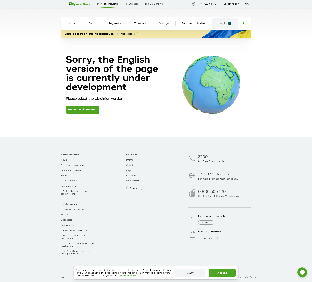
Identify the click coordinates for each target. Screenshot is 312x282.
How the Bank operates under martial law (78, 244)
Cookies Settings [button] (126, 275)
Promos (130, 160)
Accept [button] (222, 272)
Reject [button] (190, 272)
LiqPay (130, 170)
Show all (134, 188)
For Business (131, 4)
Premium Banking (153, 4)
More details (128, 34)
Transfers (140, 23)
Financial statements (73, 170)
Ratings (65, 175)
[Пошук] (245, 23)
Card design (133, 181)
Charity (130, 165)
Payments (115, 23)
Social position (69, 186)
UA (247, 4)
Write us (206, 222)
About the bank (231, 4)
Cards (92, 23)
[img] (79, 4)
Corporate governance (73, 165)
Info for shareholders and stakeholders (75, 192)
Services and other (193, 23)
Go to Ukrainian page (82, 109)
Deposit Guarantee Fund (74, 230)
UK (62, 277)
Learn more (208, 238)
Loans (72, 23)
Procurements (69, 181)
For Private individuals (108, 4)
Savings (164, 23)
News (64, 160)
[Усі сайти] (63, 4)
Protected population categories (73, 236)
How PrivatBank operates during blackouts (75, 252)
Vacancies (66, 220)
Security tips (68, 225)
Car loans (131, 175)
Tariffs (64, 214)
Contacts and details (72, 209)
